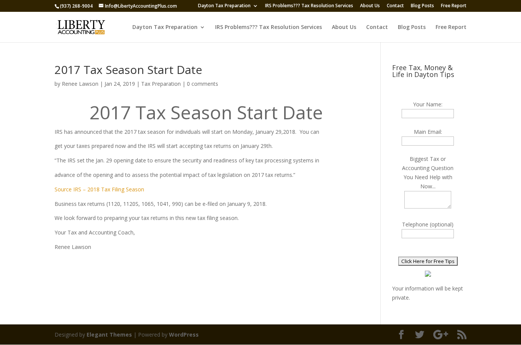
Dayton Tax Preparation (224, 6)
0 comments (202, 83)
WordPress (184, 334)
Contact (395, 6)
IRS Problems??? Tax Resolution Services (309, 6)
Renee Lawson (80, 83)
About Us (370, 6)
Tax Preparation (161, 83)
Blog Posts (422, 6)
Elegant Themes (109, 334)
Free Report (453, 6)
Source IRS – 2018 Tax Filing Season (99, 189)
